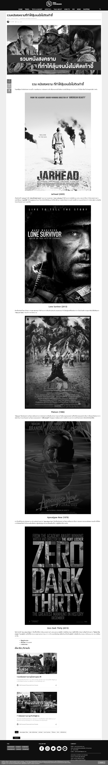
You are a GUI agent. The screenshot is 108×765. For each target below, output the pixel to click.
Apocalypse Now (24, 732)
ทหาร (58, 732)
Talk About (58, 9)
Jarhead (40, 732)
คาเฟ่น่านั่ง (25, 747)
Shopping (86, 9)
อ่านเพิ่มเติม (42, 763)
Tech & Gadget (37, 9)
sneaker (18, 747)
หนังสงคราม (63, 732)
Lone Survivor (47, 732)
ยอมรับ (101, 762)
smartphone (11, 749)
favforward (11, 747)
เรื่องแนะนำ (16, 738)
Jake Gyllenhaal (33, 732)
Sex (73, 9)
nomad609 (12, 22)
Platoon (54, 732)
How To (67, 9)
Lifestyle (48, 9)
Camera (18, 749)
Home (20, 9)
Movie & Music (14, 18)
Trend (27, 9)
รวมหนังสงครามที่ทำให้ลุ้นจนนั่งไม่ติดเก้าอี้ (28, 18)
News (79, 9)
